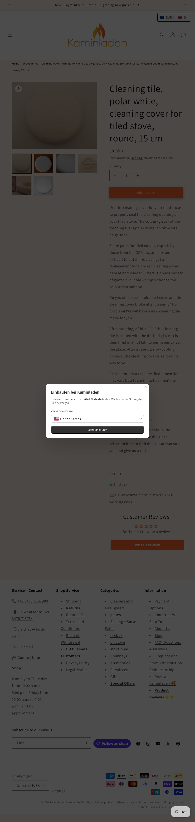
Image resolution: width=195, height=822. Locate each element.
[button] (97, 419)
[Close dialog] (145, 387)
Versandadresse (62, 411)
